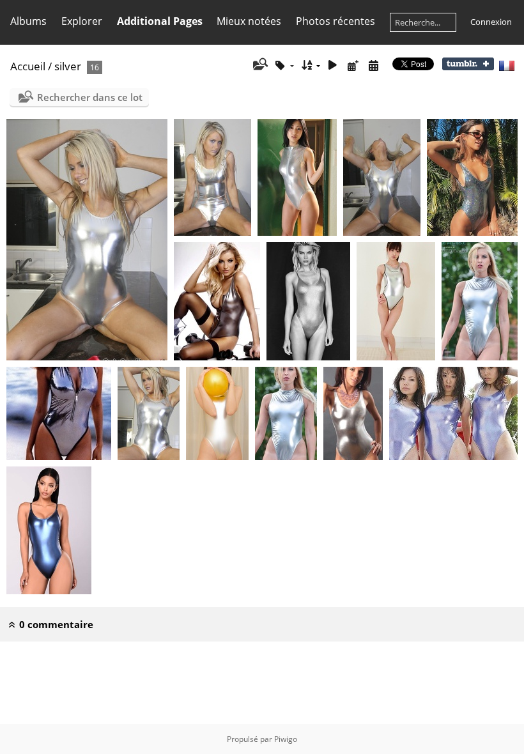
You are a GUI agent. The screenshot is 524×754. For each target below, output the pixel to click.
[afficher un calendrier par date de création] (373, 65)
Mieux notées (249, 21)
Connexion (491, 21)
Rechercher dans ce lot (90, 97)
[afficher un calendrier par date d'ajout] (352, 65)
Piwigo (285, 739)
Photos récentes (335, 21)
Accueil (27, 66)
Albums (28, 21)
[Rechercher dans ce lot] (259, 65)
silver (67, 66)
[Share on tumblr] (468, 67)
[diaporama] (333, 65)
